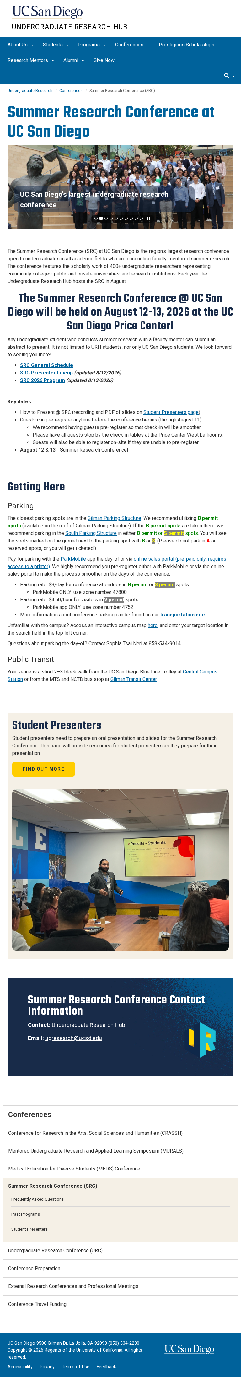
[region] (120, 187)
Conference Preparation (34, 1268)
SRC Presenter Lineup (46, 373)
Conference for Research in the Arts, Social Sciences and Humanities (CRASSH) (95, 1133)
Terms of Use (75, 1366)
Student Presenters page (171, 412)
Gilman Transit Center (133, 679)
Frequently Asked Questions (37, 1199)
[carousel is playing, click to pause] (149, 219)
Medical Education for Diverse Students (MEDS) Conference (74, 1169)
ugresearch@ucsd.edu (73, 1038)
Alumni (71, 60)
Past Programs (25, 1214)
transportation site (182, 615)
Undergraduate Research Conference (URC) (55, 1251)
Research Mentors (28, 60)
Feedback (106, 1366)
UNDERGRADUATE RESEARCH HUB (69, 27)
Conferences (130, 45)
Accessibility (20, 1366)
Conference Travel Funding (37, 1304)
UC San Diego (48, 15)
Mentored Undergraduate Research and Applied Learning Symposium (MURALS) (96, 1151)
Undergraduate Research (30, 90)
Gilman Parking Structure (114, 518)
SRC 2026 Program (42, 380)
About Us (18, 45)
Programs (89, 45)
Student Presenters (29, 1229)
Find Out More (43, 769)
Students (53, 45)
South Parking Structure (91, 533)
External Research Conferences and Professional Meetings (73, 1286)
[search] (229, 76)
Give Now (104, 60)
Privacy (47, 1366)
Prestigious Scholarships (186, 45)
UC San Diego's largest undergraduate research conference (94, 200)
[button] (96, 218)
